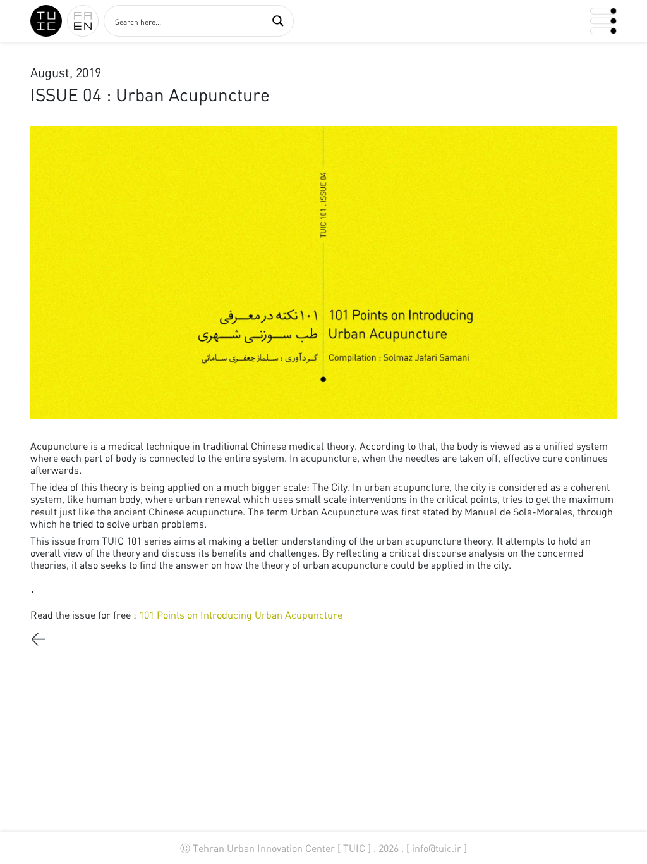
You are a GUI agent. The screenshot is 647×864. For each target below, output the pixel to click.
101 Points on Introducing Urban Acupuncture (242, 614)
